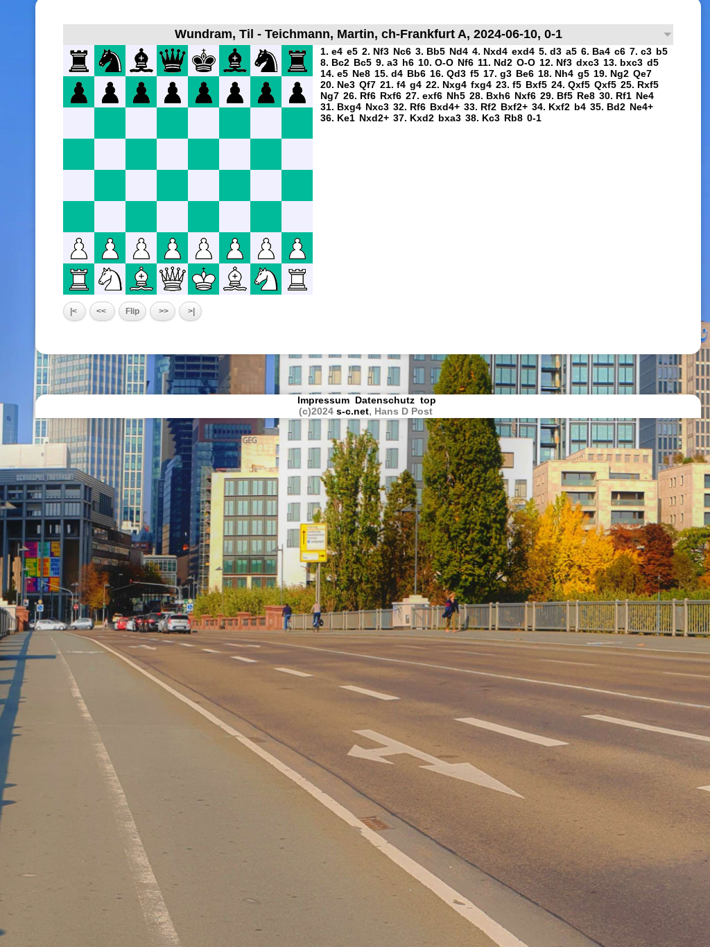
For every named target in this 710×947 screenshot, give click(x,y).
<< (102, 311)
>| (190, 311)
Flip (132, 311)
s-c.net (352, 411)
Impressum (323, 400)
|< (74, 311)
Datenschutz (385, 400)
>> (162, 311)
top (429, 400)
